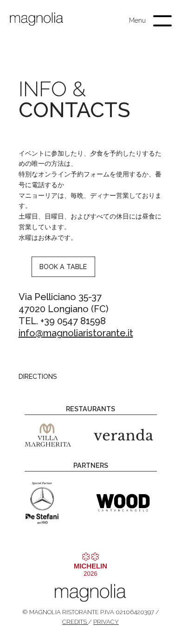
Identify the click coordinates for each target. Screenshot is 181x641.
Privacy (106, 621)
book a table (63, 266)
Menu (137, 20)
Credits (75, 621)
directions (38, 376)
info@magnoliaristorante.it (76, 333)
